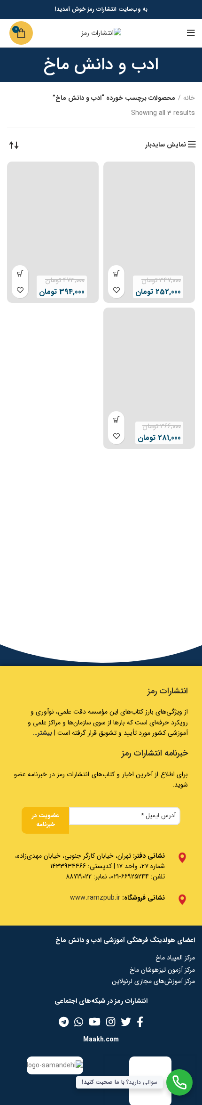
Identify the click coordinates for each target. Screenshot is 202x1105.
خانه (189, 98)
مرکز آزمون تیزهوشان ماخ (162, 970)
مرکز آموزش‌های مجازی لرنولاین (153, 981)
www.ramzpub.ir (95, 898)
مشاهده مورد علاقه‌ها (116, 290)
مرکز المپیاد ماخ (175, 957)
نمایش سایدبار (165, 144)
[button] (116, 273)
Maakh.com (101, 1039)
